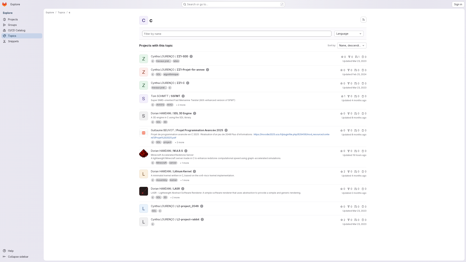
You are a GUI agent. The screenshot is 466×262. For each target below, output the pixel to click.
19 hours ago (359, 155)
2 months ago (359, 193)
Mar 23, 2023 (359, 61)
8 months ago (359, 117)
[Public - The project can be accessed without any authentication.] (191, 56)
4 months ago (359, 100)
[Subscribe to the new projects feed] (363, 20)
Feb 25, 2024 (359, 74)
